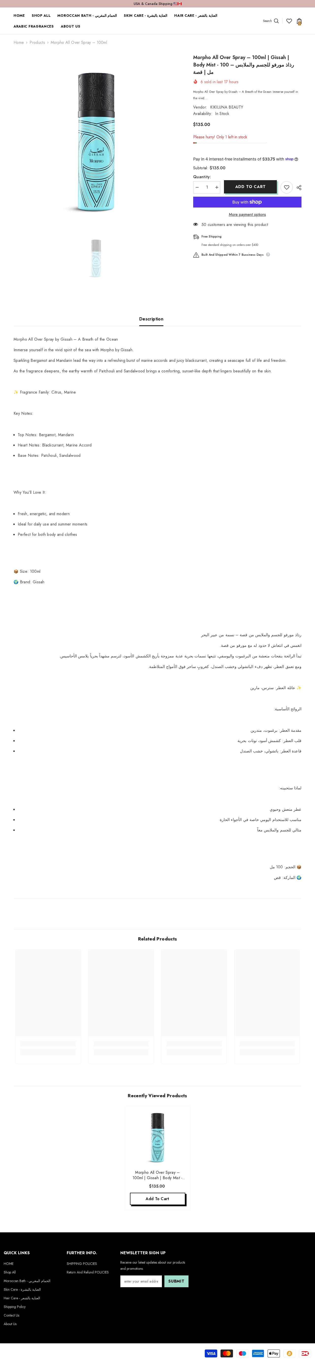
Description (151, 319)
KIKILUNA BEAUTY (226, 107)
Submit (176, 1281)
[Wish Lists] (289, 20)
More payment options (247, 214)
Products (37, 42)
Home (19, 42)
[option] (96, 136)
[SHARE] (297, 187)
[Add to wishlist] (287, 187)
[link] (48, 1044)
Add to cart (250, 187)
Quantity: (202, 177)
